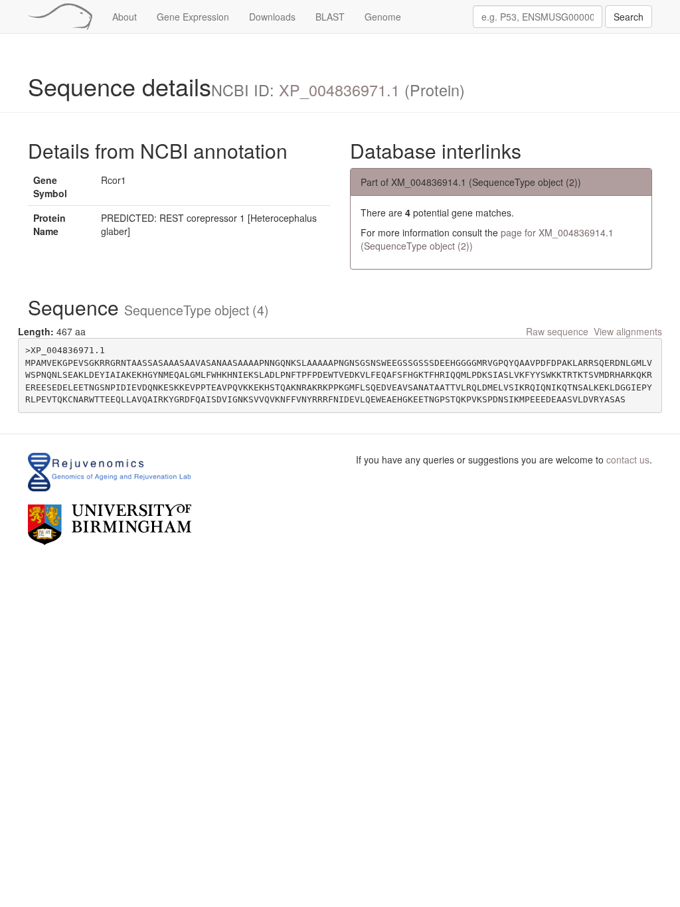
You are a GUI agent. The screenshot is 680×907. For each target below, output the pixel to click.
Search (628, 16)
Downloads (272, 16)
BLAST (330, 16)
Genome (383, 16)
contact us (627, 459)
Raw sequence (557, 331)
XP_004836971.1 (339, 89)
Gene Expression (193, 16)
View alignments (628, 331)
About (124, 16)
